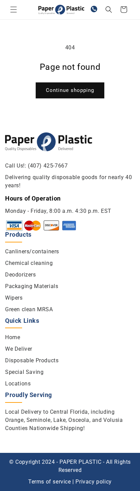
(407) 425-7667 (48, 165)
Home (12, 337)
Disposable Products (31, 360)
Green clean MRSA (29, 309)
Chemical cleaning (29, 263)
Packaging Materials (31, 286)
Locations (18, 383)
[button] (13, 9)
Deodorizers (20, 274)
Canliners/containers (32, 251)
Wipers (14, 298)
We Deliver (18, 349)
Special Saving (24, 372)
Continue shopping (70, 90)
